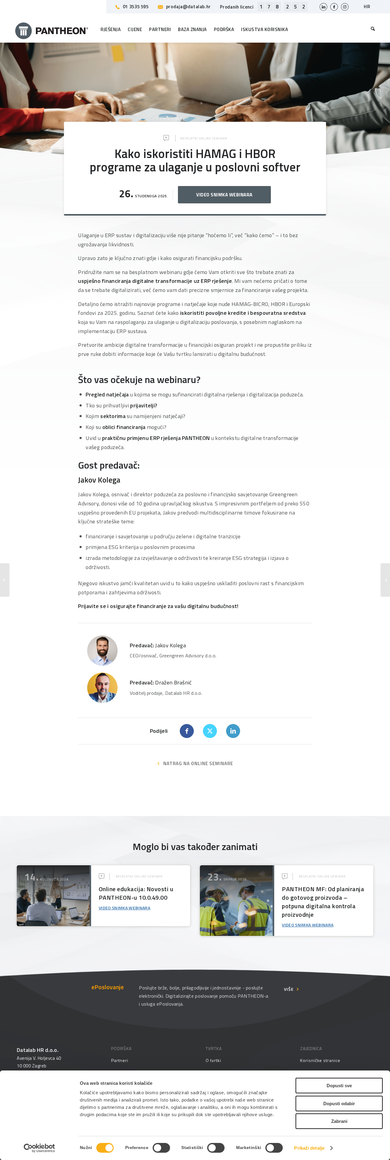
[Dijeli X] (210, 731)
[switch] (161, 1148)
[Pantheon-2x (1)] (51, 29)
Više (289, 989)
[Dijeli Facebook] (187, 731)
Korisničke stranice (320, 1060)
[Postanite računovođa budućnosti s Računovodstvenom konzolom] (4, 580)
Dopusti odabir (339, 1103)
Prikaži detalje (309, 1148)
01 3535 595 (136, 6)
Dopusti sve (339, 1085)
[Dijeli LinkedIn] (233, 731)
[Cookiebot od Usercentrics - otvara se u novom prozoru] (39, 1148)
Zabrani (339, 1121)
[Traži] (371, 29)
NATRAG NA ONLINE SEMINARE (198, 763)
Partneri (119, 1060)
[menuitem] (371, 29)
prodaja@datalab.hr (188, 6)
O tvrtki (213, 1060)
